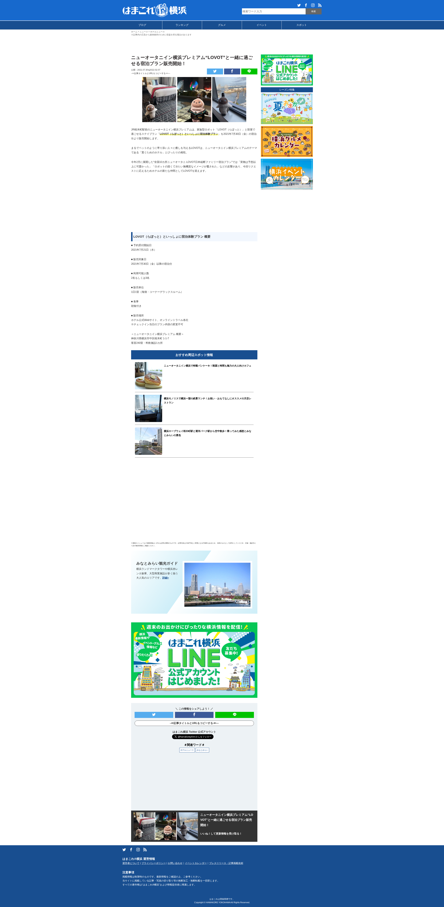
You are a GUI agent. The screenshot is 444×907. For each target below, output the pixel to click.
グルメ (222, 24)
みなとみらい (202, 750)
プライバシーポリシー (154, 863)
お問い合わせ (175, 863)
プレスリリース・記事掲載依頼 (226, 863)
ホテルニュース (187, 750)
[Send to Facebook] (232, 71)
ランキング (182, 24)
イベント (262, 24)
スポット (301, 24)
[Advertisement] (222, 45)
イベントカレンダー (196, 863)
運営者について (130, 863)
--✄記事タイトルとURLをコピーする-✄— (150, 73)
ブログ (142, 24)
